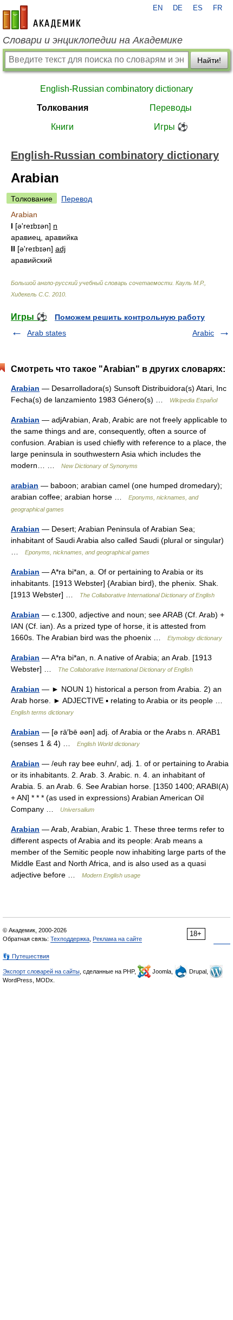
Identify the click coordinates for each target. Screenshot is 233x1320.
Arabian (25, 388)
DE (178, 8)
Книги (62, 126)
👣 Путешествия (26, 956)
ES (198, 8)
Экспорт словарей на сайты (41, 971)
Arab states (46, 333)
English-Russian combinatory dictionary (116, 88)
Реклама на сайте (117, 939)
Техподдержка (69, 939)
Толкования (62, 107)
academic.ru (42, 17)
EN (158, 8)
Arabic (203, 333)
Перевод (76, 198)
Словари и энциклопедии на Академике (93, 40)
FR (217, 8)
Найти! (209, 60)
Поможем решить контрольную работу (130, 317)
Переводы (171, 107)
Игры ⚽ (171, 126)
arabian (24, 485)
